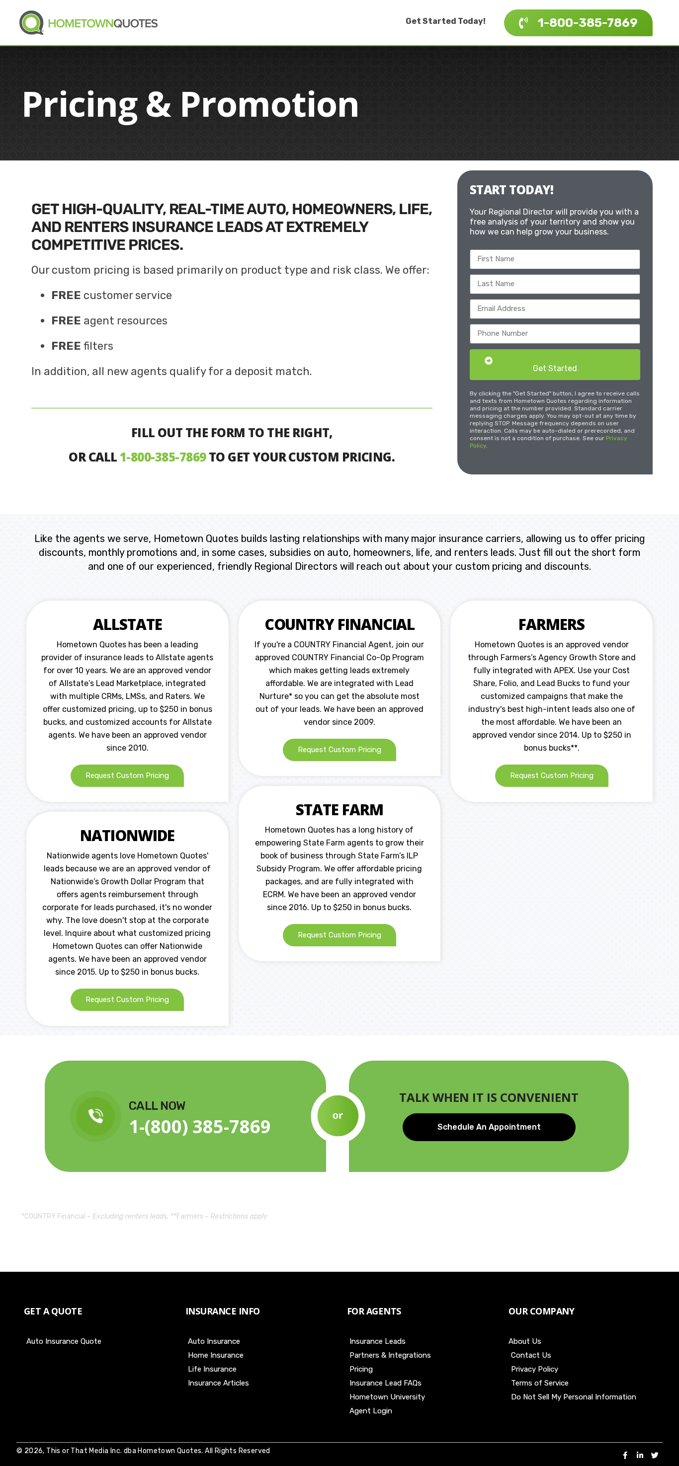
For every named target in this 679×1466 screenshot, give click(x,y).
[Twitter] (654, 1455)
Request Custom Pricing (127, 775)
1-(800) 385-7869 (200, 1126)
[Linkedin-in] (639, 1455)
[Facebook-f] (624, 1455)
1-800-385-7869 (163, 457)
